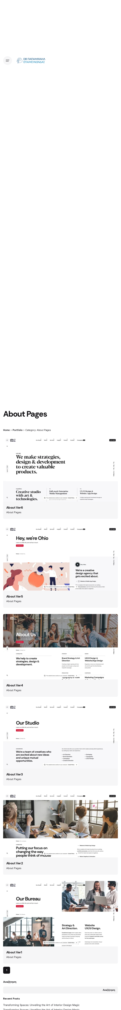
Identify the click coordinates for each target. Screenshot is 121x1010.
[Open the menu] (7, 60)
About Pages (13, 512)
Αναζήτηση (9, 982)
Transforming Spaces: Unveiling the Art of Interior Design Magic (41, 1005)
